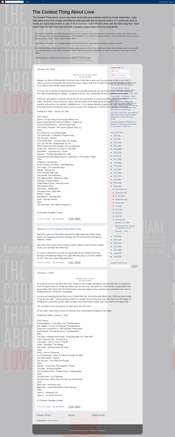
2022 (115, 142)
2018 (115, 156)
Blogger (102, 430)
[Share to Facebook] (77, 219)
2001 (115, 247)
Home (71, 415)
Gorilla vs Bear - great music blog (124, 93)
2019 (115, 153)
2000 (115, 250)
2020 (115, 149)
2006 (115, 243)
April (117, 216)
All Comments (119, 75)
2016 (115, 163)
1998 (115, 257)
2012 (115, 176)
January (118, 220)
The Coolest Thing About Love (63, 11)
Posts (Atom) (53, 420)
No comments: (59, 219)
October (118, 196)
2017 (115, 159)
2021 (115, 146)
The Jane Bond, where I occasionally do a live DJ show (123, 89)
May (117, 213)
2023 (115, 139)
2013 (115, 173)
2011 (115, 180)
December (119, 189)
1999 (115, 253)
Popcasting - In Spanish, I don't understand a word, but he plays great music (124, 98)
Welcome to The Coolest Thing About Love (59, 229)
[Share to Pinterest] (79, 219)
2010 (115, 183)
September (120, 199)
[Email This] (69, 219)
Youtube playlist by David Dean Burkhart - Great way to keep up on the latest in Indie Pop (124, 124)
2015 (115, 166)
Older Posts (98, 415)
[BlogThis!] (72, 219)
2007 (115, 240)
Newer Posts (44, 415)
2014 (115, 169)
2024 (115, 136)
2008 (115, 236)
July (117, 206)
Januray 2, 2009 (45, 272)
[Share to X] (74, 219)
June (117, 209)
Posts (116, 71)
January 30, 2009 (46, 69)
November (119, 193)
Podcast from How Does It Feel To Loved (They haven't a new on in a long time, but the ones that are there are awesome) (124, 106)
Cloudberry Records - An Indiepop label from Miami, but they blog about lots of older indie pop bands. (124, 116)
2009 (115, 186)
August (118, 203)
